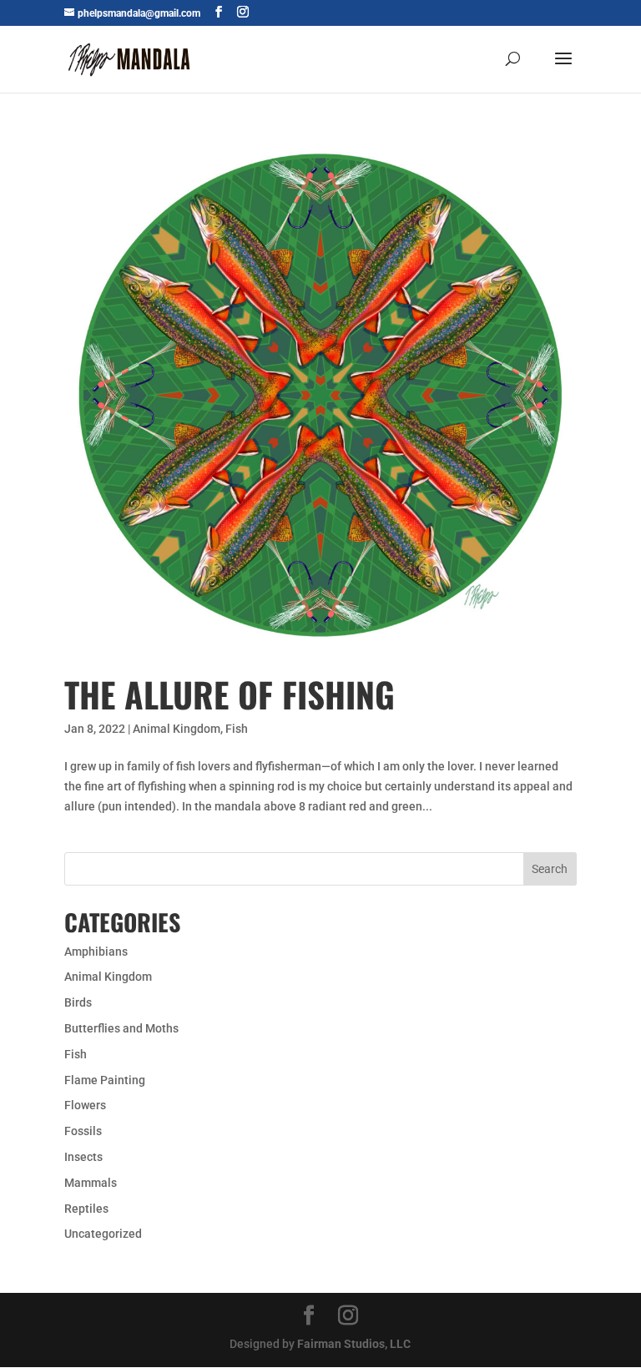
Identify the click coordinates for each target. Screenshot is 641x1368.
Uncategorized (103, 1233)
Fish (236, 728)
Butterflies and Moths (121, 1028)
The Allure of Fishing (229, 694)
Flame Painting (104, 1080)
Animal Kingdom (176, 728)
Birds (78, 1002)
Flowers (85, 1105)
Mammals (90, 1182)
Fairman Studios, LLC (354, 1343)
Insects (83, 1157)
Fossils (83, 1131)
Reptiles (86, 1208)
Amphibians (96, 951)
